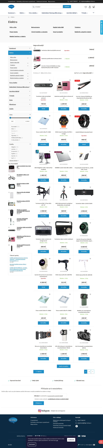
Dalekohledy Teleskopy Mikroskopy (19, 87)
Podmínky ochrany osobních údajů (62, 425)
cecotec (14, 149)
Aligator (14, 147)
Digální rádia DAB (14, 62)
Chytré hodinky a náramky (17, 70)
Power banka (13, 68)
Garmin (14, 156)
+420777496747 (74, 1)
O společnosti (11, 1)
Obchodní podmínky (58, 423)
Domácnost (12, 48)
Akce (13, 129)
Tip (12, 133)
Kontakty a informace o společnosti (26, 1)
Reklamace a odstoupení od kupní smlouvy (62, 421)
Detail (43, 109)
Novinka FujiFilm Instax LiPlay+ (18, 264)
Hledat (67, 6)
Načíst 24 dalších (63, 366)
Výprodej (14, 135)
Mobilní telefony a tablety (17, 78)
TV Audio (11, 96)
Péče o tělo (13, 57)
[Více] (92, 13)
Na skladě (15, 126)
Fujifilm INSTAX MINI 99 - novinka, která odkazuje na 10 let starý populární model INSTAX (18, 269)
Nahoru (40, 371)
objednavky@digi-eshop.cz (88, 1)
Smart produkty (14, 73)
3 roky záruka (15, 140)
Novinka (14, 131)
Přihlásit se (39, 403)
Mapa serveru (51, 1)
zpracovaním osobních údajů (55, 396)
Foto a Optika (13, 83)
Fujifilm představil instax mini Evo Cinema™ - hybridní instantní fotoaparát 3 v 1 (19, 259)
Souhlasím (71, 440)
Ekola (11, 100)
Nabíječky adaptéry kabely (17, 75)
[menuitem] (13, 13)
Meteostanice (13, 60)
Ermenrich (14, 151)
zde (57, 440)
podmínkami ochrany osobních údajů (58, 399)
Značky (11, 109)
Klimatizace (12, 104)
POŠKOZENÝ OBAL (16, 138)
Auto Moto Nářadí (14, 91)
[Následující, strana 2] (89, 372)
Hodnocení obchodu (42, 1)
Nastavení (32, 444)
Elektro (11, 53)
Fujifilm (14, 153)
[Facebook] (76, 426)
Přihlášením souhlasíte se (48, 396)
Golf (13, 158)
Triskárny (12, 65)
